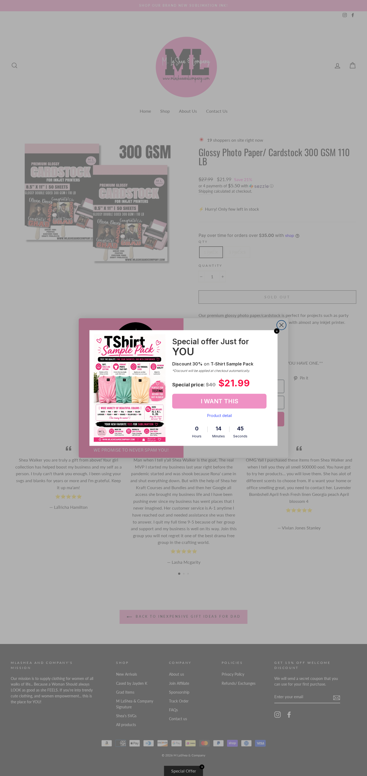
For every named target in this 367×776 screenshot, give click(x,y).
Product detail (219, 415)
